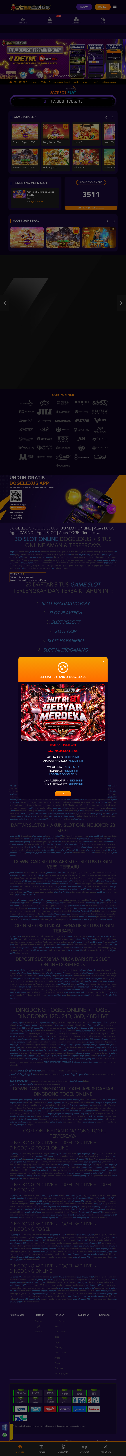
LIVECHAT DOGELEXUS (63, 774)
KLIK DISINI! (72, 757)
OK (63, 794)
